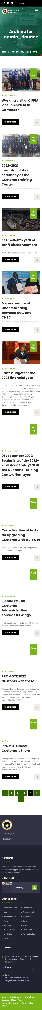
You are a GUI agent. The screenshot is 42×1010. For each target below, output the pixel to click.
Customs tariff (29, 912)
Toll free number (10, 938)
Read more (9, 878)
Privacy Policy (27, 1003)
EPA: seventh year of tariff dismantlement (19, 242)
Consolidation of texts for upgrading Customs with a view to (21, 535)
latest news (10, 95)
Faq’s (6, 921)
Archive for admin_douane (24, 52)
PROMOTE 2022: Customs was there (18, 678)
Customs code (10, 912)
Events (21, 451)
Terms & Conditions (10, 1003)
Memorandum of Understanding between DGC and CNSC (17, 310)
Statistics (8, 934)
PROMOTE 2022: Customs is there (16, 748)
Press (25, 925)
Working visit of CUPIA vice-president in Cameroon (20, 105)
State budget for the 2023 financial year (18, 375)
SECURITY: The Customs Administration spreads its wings (16, 608)
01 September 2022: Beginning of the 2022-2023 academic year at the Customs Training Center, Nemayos (21, 465)
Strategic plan (29, 934)
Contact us (27, 908)
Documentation (10, 916)
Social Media (28, 930)
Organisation (9, 925)
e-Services (27, 916)
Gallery (25, 921)
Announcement (11, 451)
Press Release (9, 930)
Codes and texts (10, 908)
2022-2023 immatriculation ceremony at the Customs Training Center (17, 175)
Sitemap (5, 1006)
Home (4, 52)
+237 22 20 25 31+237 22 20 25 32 (19, 970)
